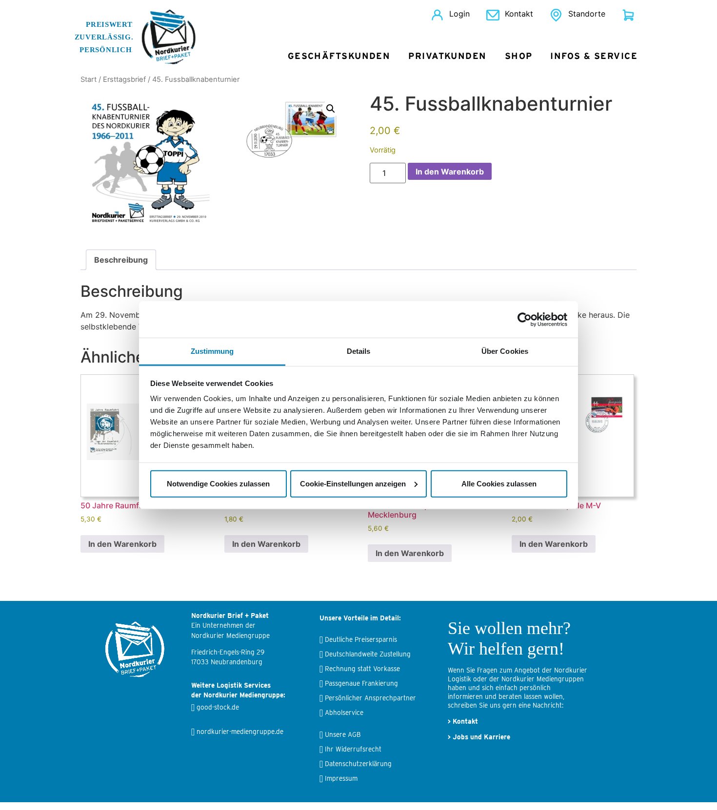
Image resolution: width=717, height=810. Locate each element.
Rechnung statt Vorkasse (362, 669)
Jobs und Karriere (481, 737)
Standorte (586, 14)
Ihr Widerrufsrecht (353, 749)
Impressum (341, 778)
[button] (330, 108)
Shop (519, 56)
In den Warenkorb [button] (122, 544)
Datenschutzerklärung (358, 764)
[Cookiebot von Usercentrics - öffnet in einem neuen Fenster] (524, 319)
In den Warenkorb (450, 171)
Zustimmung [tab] (212, 351)
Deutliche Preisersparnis (361, 639)
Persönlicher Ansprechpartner (370, 698)
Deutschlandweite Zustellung (368, 654)
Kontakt (519, 14)
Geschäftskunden (339, 56)
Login (459, 14)
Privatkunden (447, 56)
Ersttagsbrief (124, 79)
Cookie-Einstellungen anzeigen (353, 483)
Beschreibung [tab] (121, 260)
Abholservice (344, 712)
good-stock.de (218, 707)
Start (88, 79)
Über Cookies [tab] (504, 351)
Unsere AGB (342, 734)
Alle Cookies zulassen (499, 483)
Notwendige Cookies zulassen (218, 483)
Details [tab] (359, 351)
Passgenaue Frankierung (361, 683)
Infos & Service (593, 56)
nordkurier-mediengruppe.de (240, 731)
